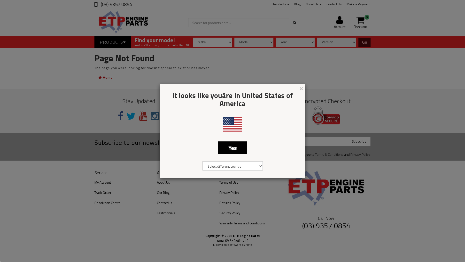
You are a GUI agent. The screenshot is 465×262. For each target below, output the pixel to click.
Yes (232, 147)
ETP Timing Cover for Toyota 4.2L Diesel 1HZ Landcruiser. (40, 242)
